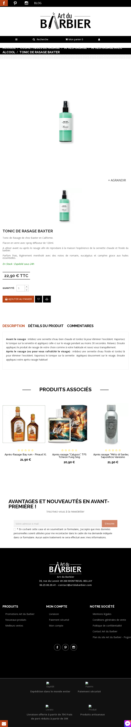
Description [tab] (14, 326)
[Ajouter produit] (46, 299)
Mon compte (56, 625)
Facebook (4, 3)
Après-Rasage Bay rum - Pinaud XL (26, 454)
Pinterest (15, 3)
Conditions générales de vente (109, 619)
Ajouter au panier (20, 299)
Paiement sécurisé (59, 619)
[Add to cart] (8, 447)
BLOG (37, 3)
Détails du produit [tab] (46, 326)
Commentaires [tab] (80, 326)
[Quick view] (43, 447)
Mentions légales (102, 614)
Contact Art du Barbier (105, 631)
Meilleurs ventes (14, 625)
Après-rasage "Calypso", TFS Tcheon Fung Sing (69, 456)
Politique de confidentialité (107, 625)
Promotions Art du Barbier (19, 614)
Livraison (54, 614)
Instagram (26, 3)
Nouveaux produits (15, 619)
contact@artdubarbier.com (75, 585)
